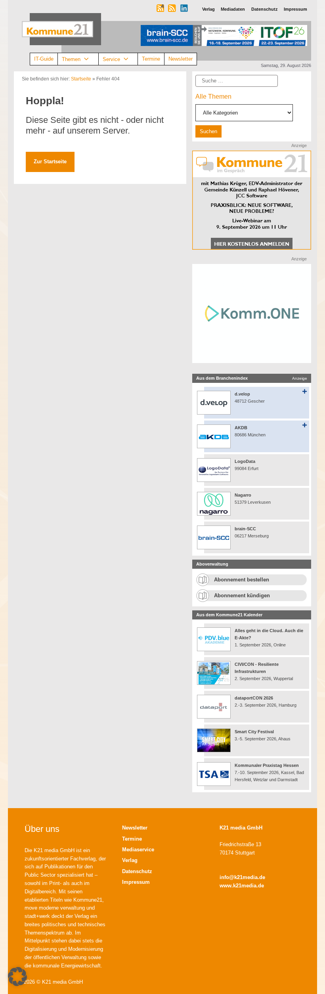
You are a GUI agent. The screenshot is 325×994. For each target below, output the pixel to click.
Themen (71, 59)
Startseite (81, 79)
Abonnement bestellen (241, 580)
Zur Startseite (50, 161)
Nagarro (243, 495)
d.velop (242, 394)
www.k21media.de (242, 886)
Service (111, 59)
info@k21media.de (242, 877)
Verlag (130, 860)
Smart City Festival (255, 731)
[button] (17, 976)
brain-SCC (245, 528)
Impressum (136, 882)
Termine (151, 59)
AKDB (241, 427)
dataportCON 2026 (254, 698)
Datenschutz (137, 871)
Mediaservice (138, 850)
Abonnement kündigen (242, 595)
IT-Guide (44, 59)
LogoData (245, 461)
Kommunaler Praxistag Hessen (267, 765)
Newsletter (180, 59)
